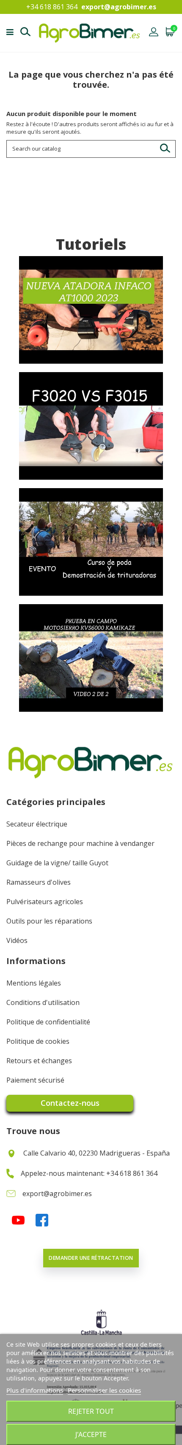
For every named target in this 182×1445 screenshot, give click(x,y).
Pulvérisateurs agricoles (44, 901)
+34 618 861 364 (51, 7)
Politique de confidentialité (48, 1021)
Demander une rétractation (91, 1257)
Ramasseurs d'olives (38, 882)
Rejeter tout (91, 1411)
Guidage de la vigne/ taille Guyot (57, 862)
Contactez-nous (70, 1103)
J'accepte (91, 1434)
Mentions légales (33, 983)
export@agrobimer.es (118, 7)
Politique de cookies (37, 1041)
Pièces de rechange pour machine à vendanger (80, 843)
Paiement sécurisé (35, 1080)
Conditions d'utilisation (43, 1002)
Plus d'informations (34, 1390)
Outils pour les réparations (49, 921)
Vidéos (17, 940)
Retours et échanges (39, 1060)
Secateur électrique (36, 824)
